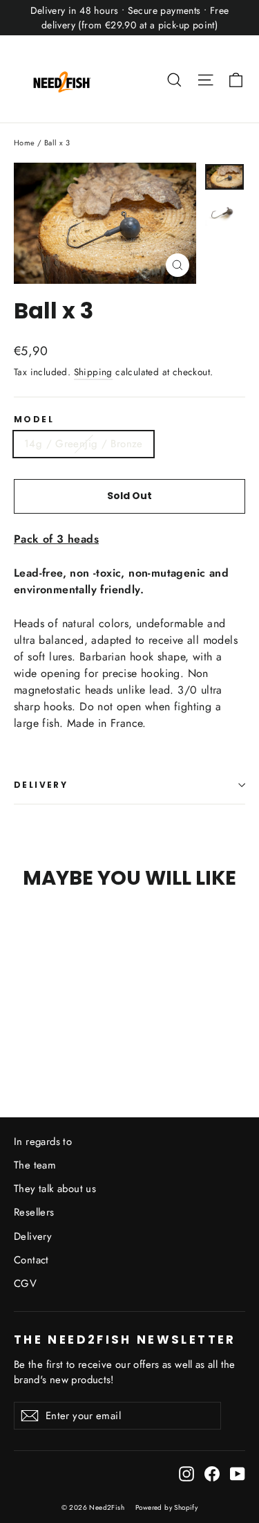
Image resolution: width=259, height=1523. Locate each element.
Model (34, 419)
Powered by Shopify (166, 1507)
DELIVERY (41, 785)
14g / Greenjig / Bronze (83, 443)
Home (24, 142)
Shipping (93, 372)
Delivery (33, 1236)
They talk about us (55, 1188)
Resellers (34, 1212)
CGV (25, 1283)
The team (35, 1165)
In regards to (43, 1141)
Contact (31, 1260)
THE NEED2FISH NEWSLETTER (125, 1338)
